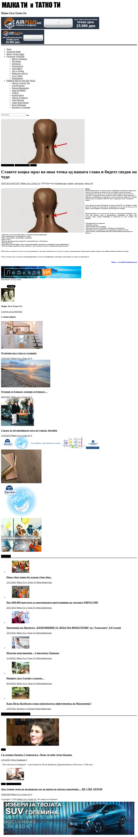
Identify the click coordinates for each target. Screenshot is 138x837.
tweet (3, 749)
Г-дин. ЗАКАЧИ (22, 165)
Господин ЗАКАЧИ (15, 56)
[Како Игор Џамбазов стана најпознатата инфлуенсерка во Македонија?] (20, 698)
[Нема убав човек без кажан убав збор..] (20, 572)
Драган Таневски (20, 98)
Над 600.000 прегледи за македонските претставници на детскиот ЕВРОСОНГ (52, 602)
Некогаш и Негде (20, 73)
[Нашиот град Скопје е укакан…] (20, 673)
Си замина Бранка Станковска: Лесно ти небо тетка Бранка (36, 754)
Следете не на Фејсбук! (11, 312)
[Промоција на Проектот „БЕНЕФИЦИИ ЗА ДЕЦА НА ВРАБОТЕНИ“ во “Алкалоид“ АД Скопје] (20, 622)
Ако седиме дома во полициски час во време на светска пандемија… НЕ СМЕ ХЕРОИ (51, 789)
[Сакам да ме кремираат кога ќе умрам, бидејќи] (17, 425)
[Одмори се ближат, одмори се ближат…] (25, 386)
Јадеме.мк (16, 64)
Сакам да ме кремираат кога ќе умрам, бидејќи (29, 430)
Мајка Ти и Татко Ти (13, 13)
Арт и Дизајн (18, 71)
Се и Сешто (17, 76)
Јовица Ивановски (20, 88)
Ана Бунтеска (18, 85)
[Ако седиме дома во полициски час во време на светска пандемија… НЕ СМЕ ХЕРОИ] (15, 779)
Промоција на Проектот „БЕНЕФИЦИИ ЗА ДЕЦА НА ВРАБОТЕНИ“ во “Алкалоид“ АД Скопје (63, 627)
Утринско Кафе (13, 51)
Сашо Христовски (20, 102)
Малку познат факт (15, 54)
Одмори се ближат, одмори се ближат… (24, 391)
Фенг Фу (89, 183)
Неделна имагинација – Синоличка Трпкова (32, 653)
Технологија (17, 66)
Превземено (17, 78)
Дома (8, 49)
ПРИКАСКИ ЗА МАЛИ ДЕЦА (20, 81)
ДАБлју (15, 93)
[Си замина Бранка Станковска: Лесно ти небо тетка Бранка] (32, 745)
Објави (33, 165)
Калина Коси (18, 95)
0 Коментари (61, 183)
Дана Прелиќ (18, 100)
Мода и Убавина (19, 59)
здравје (70, 183)
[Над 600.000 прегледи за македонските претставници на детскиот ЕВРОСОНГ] (20, 597)
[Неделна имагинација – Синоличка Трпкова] (20, 648)
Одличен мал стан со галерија (19, 353)
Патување (16, 61)
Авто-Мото (17, 68)
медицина (79, 183)
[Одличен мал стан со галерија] (22, 348)
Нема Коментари (44, 582)
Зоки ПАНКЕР (19, 90)
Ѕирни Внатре (7, 165)
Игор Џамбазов (19, 105)
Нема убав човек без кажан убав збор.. (29, 577)
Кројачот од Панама (21, 107)
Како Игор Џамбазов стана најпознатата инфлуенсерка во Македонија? (49, 703)
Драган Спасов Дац (21, 83)
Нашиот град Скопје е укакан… (25, 678)
